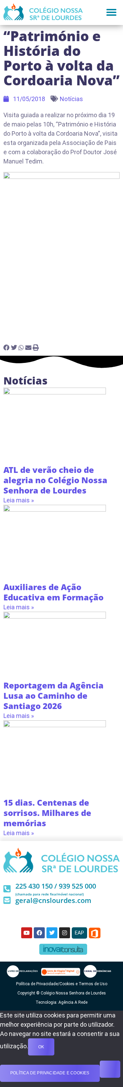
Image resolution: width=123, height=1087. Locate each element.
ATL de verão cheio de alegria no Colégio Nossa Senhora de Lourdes (55, 480)
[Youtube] (26, 932)
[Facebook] (39, 932)
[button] (111, 12)
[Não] (110, 1069)
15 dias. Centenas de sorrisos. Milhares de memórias (47, 813)
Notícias (71, 98)
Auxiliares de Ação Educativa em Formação (53, 592)
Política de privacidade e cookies (50, 1073)
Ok (41, 1047)
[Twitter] (51, 932)
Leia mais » (18, 500)
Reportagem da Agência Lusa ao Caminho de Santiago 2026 (53, 695)
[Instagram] (64, 932)
